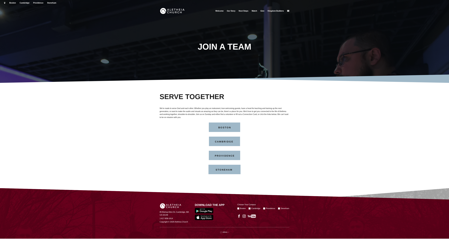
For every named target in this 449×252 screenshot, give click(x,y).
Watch (254, 11)
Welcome (219, 11)
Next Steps (243, 11)
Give (262, 11)
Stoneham (51, 3)
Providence (38, 3)
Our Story (231, 11)
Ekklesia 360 (224, 232)
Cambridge (24, 3)
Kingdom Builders (276, 11)
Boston (12, 3)
